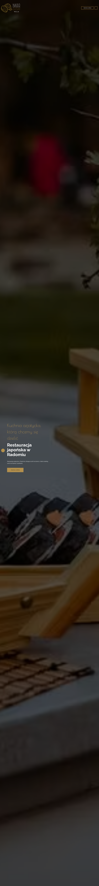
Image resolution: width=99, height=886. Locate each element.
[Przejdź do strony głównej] (10, 8)
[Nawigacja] (96, 7)
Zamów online (87, 8)
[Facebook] (3, 450)
